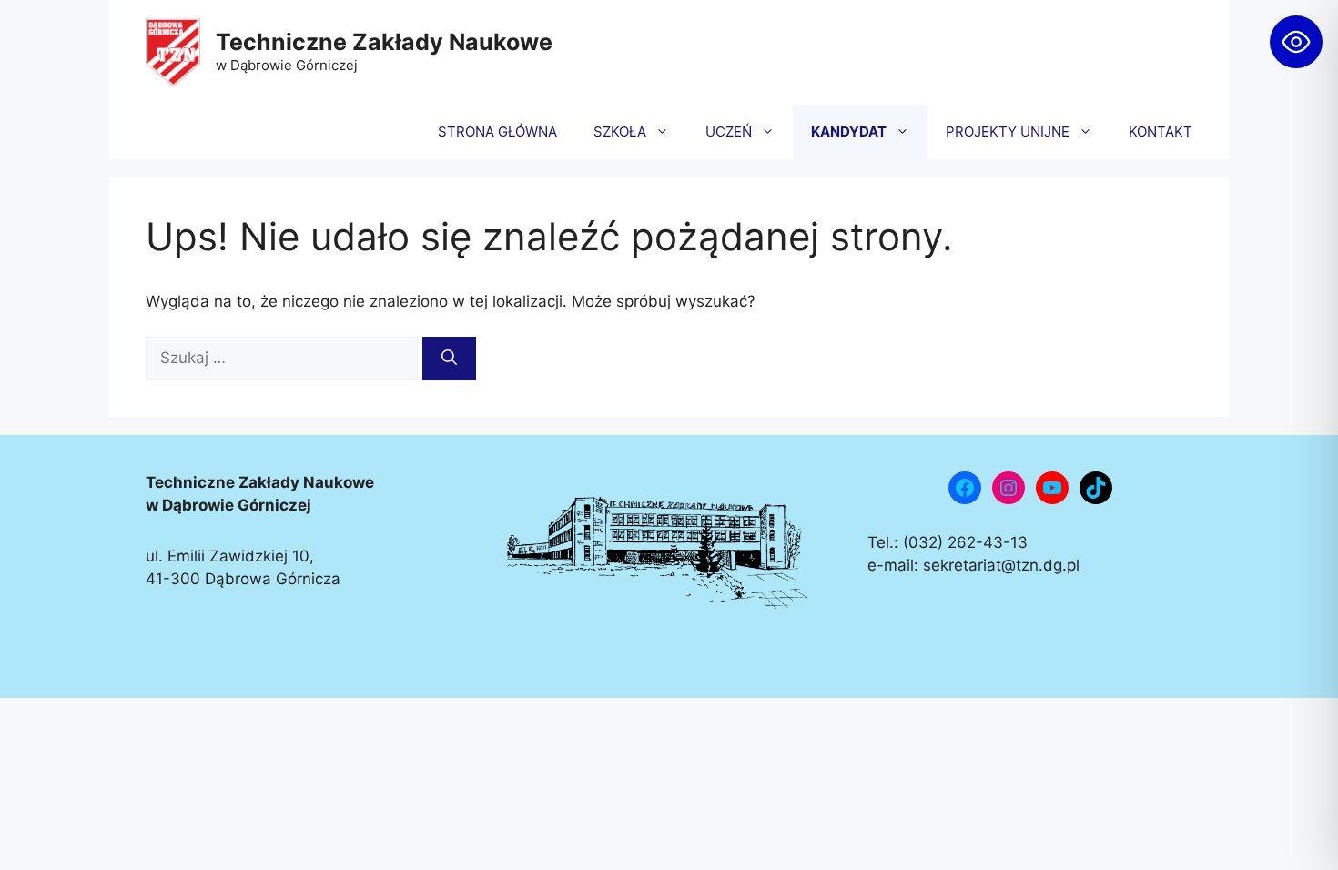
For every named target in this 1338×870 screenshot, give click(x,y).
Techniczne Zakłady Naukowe (384, 42)
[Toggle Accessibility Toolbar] (1296, 42)
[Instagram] (1008, 487)
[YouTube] (1052, 487)
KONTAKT (1160, 131)
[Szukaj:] (284, 358)
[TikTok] (1096, 487)
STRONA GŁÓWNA (497, 131)
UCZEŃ (728, 131)
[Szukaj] (449, 358)
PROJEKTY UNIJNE (1007, 131)
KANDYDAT (849, 131)
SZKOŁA (619, 131)
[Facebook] (964, 487)
